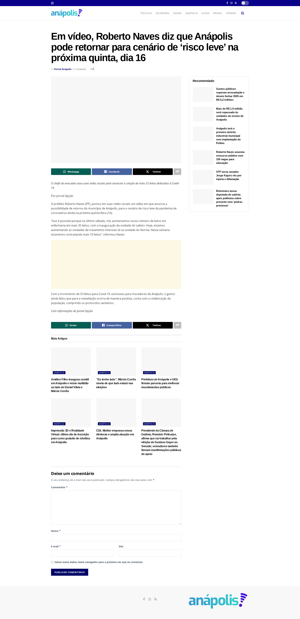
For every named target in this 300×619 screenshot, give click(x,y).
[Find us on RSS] (155, 599)
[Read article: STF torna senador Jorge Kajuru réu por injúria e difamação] (203, 177)
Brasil (217, 13)
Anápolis (191, 13)
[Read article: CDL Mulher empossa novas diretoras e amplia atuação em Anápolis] (116, 412)
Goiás (205, 13)
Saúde (177, 13)
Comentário (59, 487)
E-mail (56, 546)
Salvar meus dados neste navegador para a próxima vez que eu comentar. (99, 562)
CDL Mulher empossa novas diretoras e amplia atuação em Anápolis (115, 434)
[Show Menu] (52, 3)
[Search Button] (242, 13)
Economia (162, 13)
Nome (56, 531)
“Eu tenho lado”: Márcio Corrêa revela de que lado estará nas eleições (116, 383)
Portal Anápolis (62, 69)
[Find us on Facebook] (227, 3)
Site (121, 546)
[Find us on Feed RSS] (236, 3)
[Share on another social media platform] (177, 171)
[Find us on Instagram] (231, 3)
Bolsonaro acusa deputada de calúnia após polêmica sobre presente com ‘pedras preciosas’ (229, 198)
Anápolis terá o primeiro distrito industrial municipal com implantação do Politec (228, 136)
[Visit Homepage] (66, 13)
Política (146, 13)
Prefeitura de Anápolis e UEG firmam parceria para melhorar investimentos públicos (160, 383)
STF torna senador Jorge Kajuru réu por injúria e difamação (228, 175)
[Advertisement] (116, 264)
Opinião (231, 13)
